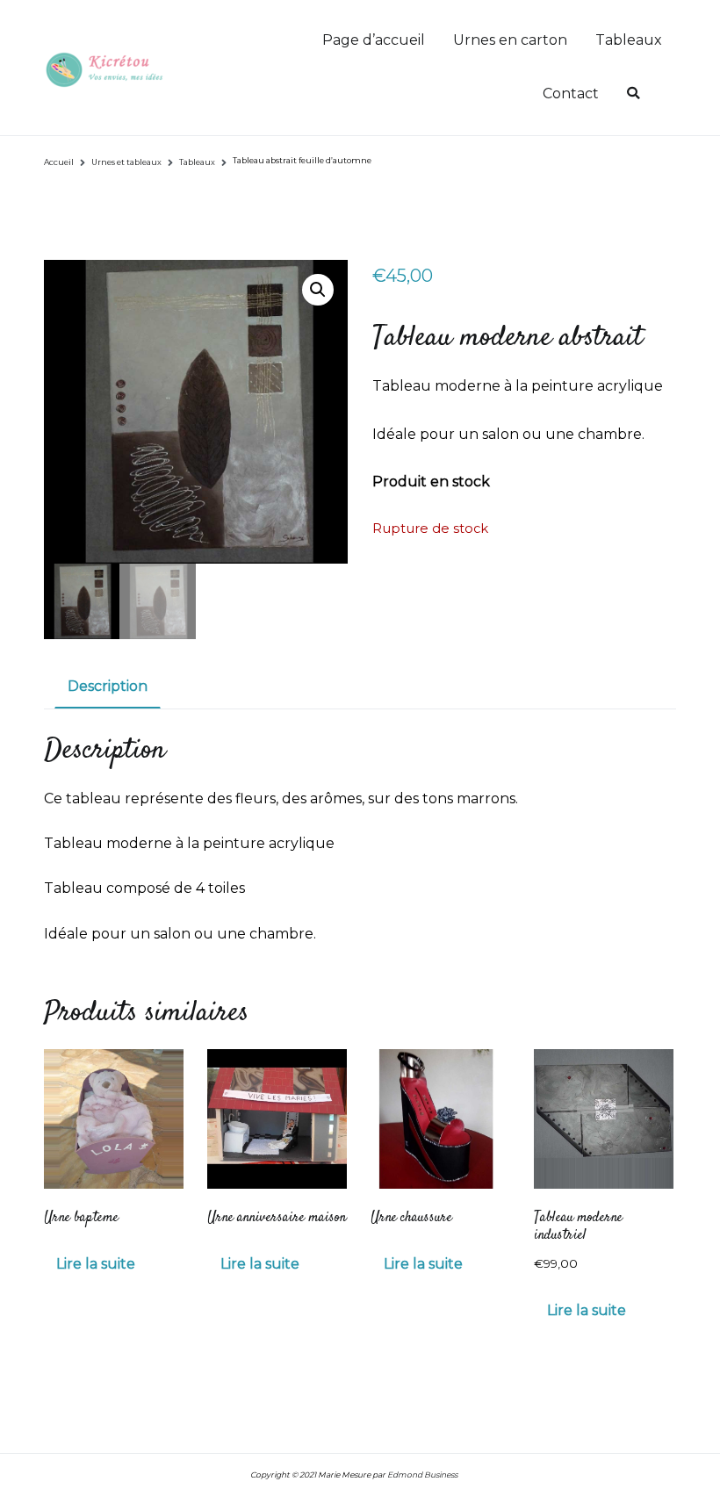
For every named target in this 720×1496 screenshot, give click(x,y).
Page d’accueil (373, 40)
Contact (571, 93)
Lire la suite (95, 1263)
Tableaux (628, 40)
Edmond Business (422, 1474)
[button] (318, 290)
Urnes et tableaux (126, 162)
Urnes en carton (510, 40)
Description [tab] (108, 686)
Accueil (59, 162)
